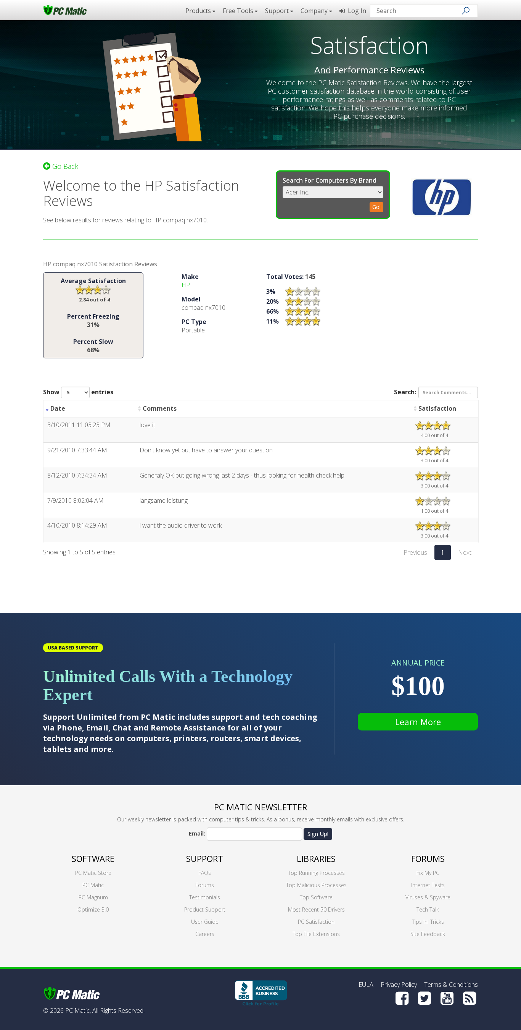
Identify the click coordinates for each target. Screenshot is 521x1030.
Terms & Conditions (451, 984)
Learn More (418, 721)
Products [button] (198, 10)
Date (57, 408)
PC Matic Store (93, 872)
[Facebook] (402, 998)
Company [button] (315, 10)
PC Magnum (93, 897)
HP (186, 285)
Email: (197, 833)
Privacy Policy (399, 984)
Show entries (78, 392)
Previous (415, 552)
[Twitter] (424, 998)
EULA (366, 984)
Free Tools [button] (239, 10)
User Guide (205, 921)
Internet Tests (428, 885)
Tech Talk (427, 909)
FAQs (204, 872)
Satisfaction (437, 408)
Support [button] (277, 10)
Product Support (204, 909)
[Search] (466, 11)
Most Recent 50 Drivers (316, 909)
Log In (355, 10)
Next (464, 552)
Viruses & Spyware (427, 897)
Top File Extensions (316, 934)
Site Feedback (427, 934)
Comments (160, 408)
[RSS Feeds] (469, 998)
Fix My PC (427, 872)
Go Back (64, 166)
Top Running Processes (316, 872)
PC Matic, (78, 1010)
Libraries (316, 858)
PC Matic (93, 885)
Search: (405, 392)
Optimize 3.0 (93, 909)
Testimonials (204, 897)
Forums (204, 885)
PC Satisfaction (316, 921)
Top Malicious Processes (316, 885)
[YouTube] (447, 998)
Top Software (316, 897)
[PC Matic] (65, 9)
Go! (376, 207)
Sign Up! (317, 833)
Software (93, 858)
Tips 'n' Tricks (428, 921)
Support (204, 858)
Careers (204, 934)
